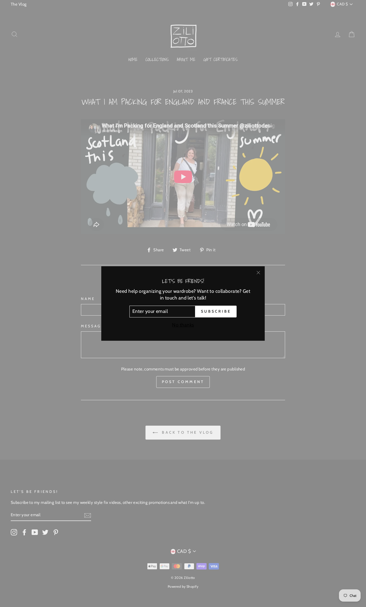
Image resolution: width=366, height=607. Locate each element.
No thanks (183, 325)
